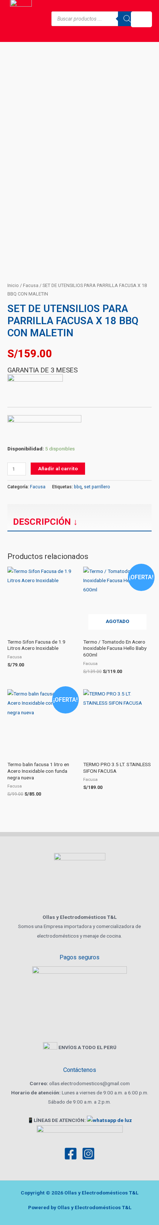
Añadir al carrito (58, 468)
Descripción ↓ (45, 522)
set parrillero (97, 486)
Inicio (13, 285)
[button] (141, 19)
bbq (78, 486)
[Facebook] (70, 1153)
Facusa (30, 285)
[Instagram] (88, 1153)
